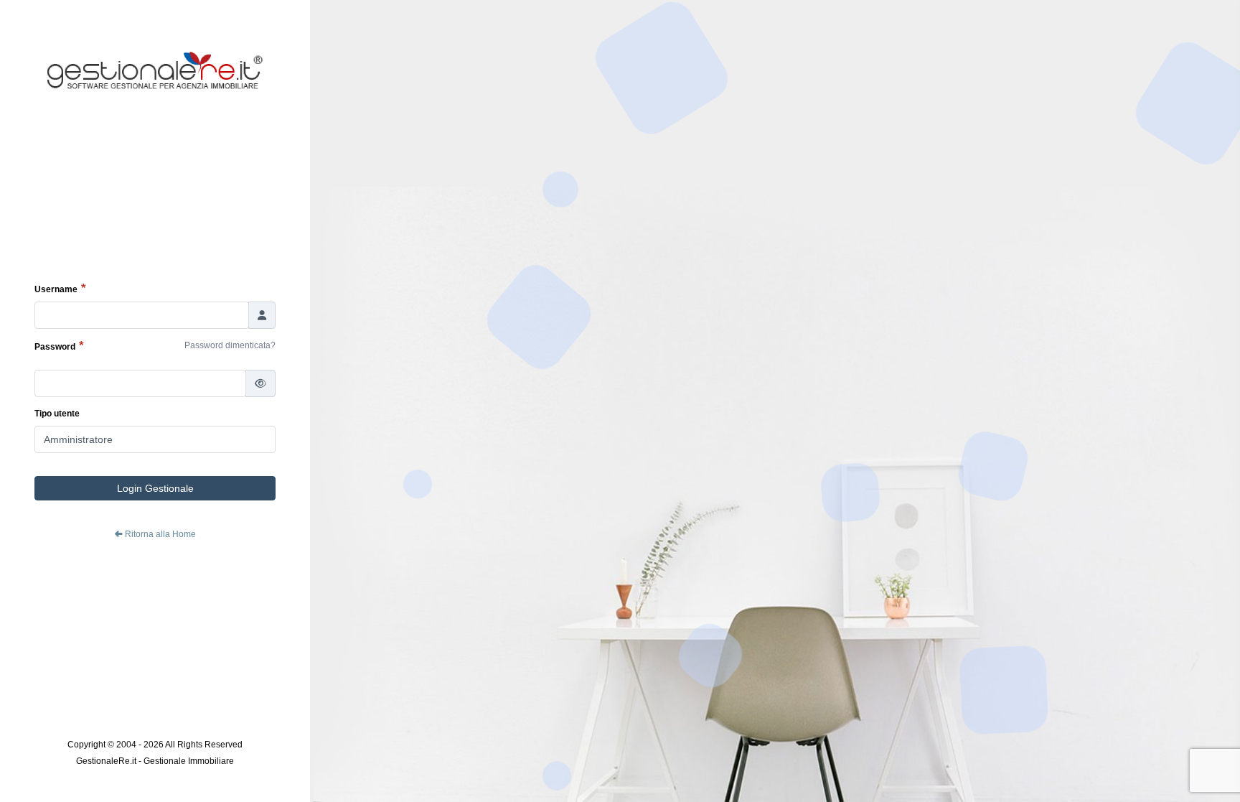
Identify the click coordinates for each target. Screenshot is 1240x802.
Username (56, 289)
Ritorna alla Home (159, 534)
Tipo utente (57, 414)
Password (54, 347)
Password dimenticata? (230, 345)
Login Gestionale (155, 488)
